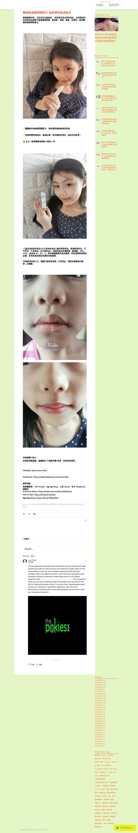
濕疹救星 (98, 806)
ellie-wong (112, 769)
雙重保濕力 (98, 827)
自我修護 (112, 816)
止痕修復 (98, 796)
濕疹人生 (98, 803)
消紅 (109, 796)
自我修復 (105, 816)
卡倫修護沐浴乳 (104, 775)
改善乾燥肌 (114, 789)
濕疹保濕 (105, 803)
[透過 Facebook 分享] (24, 514)
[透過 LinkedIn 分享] (34, 514)
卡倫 (96, 775)
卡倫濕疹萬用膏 (100, 779)
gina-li (97, 772)
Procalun (107, 762)
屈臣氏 (102, 789)
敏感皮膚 (102, 793)
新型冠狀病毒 (110, 793)
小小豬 (97, 789)
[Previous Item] (98, 24)
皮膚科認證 (106, 813)
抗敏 (107, 789)
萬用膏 (108, 820)
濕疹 (112, 799)
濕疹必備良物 (113, 803)
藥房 (105, 823)
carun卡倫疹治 (106, 765)
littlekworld (103, 772)
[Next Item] (115, 24)
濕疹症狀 (105, 806)
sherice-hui (112, 772)
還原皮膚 (111, 823)
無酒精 (102, 810)
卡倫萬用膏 (113, 782)
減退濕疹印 (98, 799)
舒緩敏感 (98, 820)
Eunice (103, 755)
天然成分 (98, 786)
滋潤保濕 (107, 799)
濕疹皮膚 (112, 806)
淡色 (113, 796)
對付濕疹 (112, 786)
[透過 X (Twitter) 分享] (29, 514)
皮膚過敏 (98, 816)
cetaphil (105, 769)
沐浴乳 (104, 796)
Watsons (114, 762)
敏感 (96, 793)
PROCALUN (99, 762)
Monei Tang (107, 758)
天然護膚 (105, 786)
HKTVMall (110, 755)
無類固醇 (98, 813)
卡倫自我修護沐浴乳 (101, 782)
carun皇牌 (98, 769)
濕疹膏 (97, 810)
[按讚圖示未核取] (29, 664)
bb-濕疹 (97, 765)
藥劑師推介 (98, 823)
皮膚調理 (114, 813)
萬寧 (103, 820)
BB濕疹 (97, 755)
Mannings (98, 758)
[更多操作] (85, 561)
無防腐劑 (109, 810)
